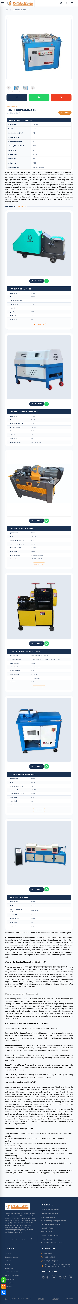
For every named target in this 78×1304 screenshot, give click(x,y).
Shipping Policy (10, 1279)
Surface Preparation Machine (50, 1224)
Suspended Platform (47, 1228)
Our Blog (8, 1253)
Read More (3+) (39, 687)
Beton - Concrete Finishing (49, 1235)
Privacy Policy (9, 1283)
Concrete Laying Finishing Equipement (53, 1221)
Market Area (9, 1268)
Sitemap (7, 1264)
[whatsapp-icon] (3, 1280)
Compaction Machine (48, 1217)
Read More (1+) (39, 324)
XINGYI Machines (46, 1239)
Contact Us (8, 1286)
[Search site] (61, 3)
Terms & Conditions (11, 1272)
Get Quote (38, 281)
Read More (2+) (39, 564)
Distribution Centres (11, 1257)
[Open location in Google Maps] (66, 3)
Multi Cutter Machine (47, 1232)
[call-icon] (3, 1292)
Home (7, 10)
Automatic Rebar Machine (49, 1213)
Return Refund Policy (12, 1275)
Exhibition (8, 1261)
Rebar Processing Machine (50, 1210)
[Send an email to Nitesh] (72, 3)
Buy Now (65, 113)
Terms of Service (55, 1299)
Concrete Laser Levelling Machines (52, 1243)
